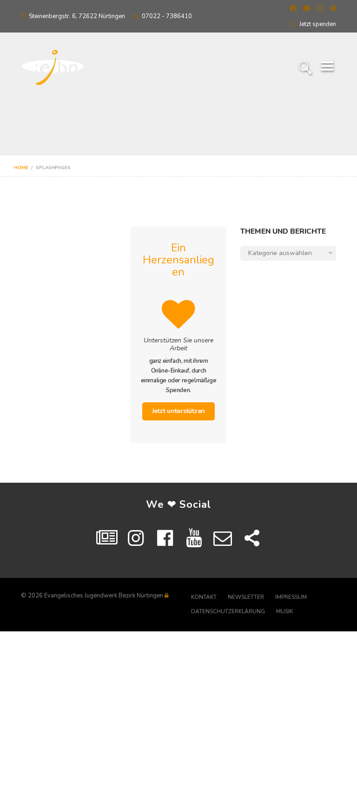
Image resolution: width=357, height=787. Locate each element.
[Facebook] (165, 538)
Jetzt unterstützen (178, 411)
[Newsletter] (222, 538)
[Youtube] (193, 538)
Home (21, 167)
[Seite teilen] (252, 538)
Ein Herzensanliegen (178, 259)
